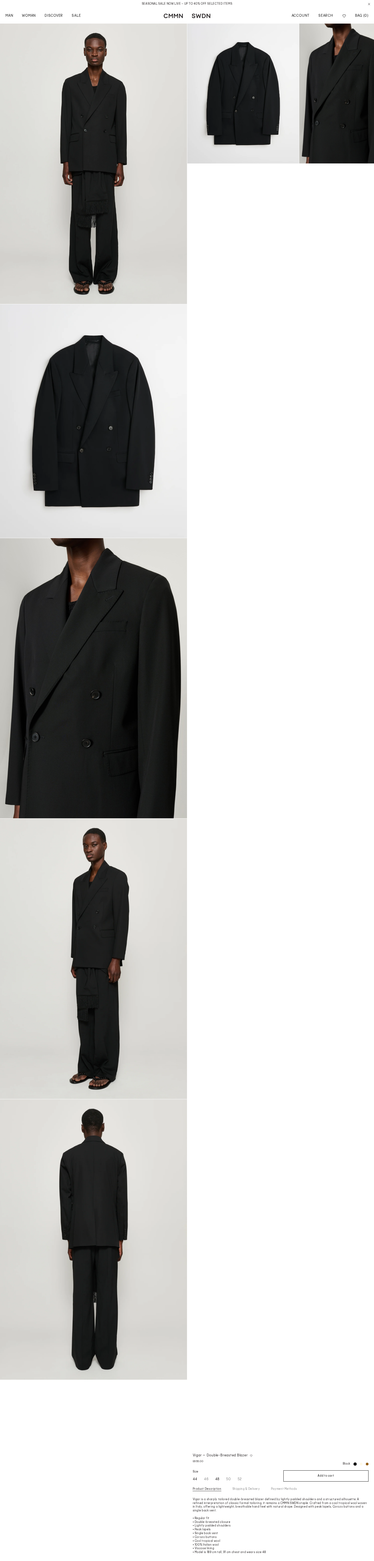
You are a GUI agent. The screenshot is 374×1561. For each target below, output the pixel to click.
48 (217, 1479)
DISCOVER (54, 16)
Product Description (207, 1489)
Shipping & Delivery (246, 1489)
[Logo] (187, 16)
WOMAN (29, 16)
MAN (9, 16)
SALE (76, 16)
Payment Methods (284, 1489)
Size (196, 1471)
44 (195, 1479)
